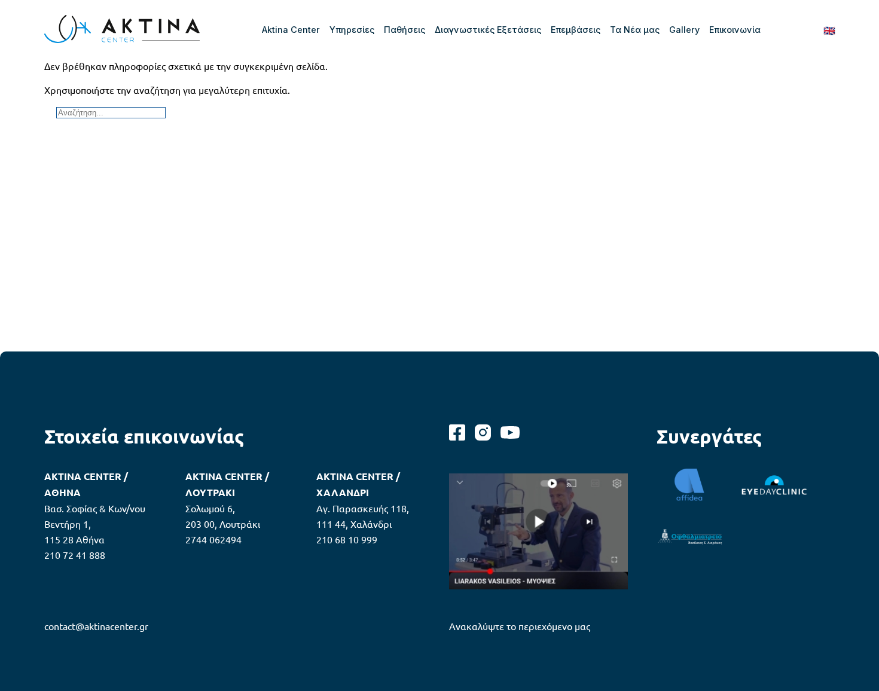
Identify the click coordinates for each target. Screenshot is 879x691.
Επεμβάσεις (575, 30)
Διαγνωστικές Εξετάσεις (488, 30)
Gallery (684, 30)
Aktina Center (291, 30)
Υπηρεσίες (351, 30)
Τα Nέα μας (635, 30)
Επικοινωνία (735, 30)
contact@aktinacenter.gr (96, 626)
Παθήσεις (404, 30)
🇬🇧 (829, 30)
